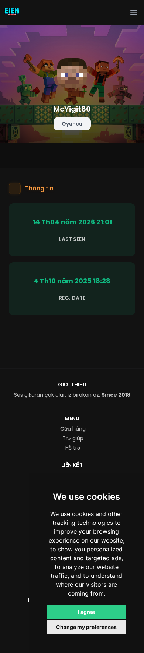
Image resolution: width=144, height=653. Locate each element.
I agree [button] (86, 612)
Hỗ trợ (72, 448)
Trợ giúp (72, 438)
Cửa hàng (73, 428)
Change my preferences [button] (86, 627)
